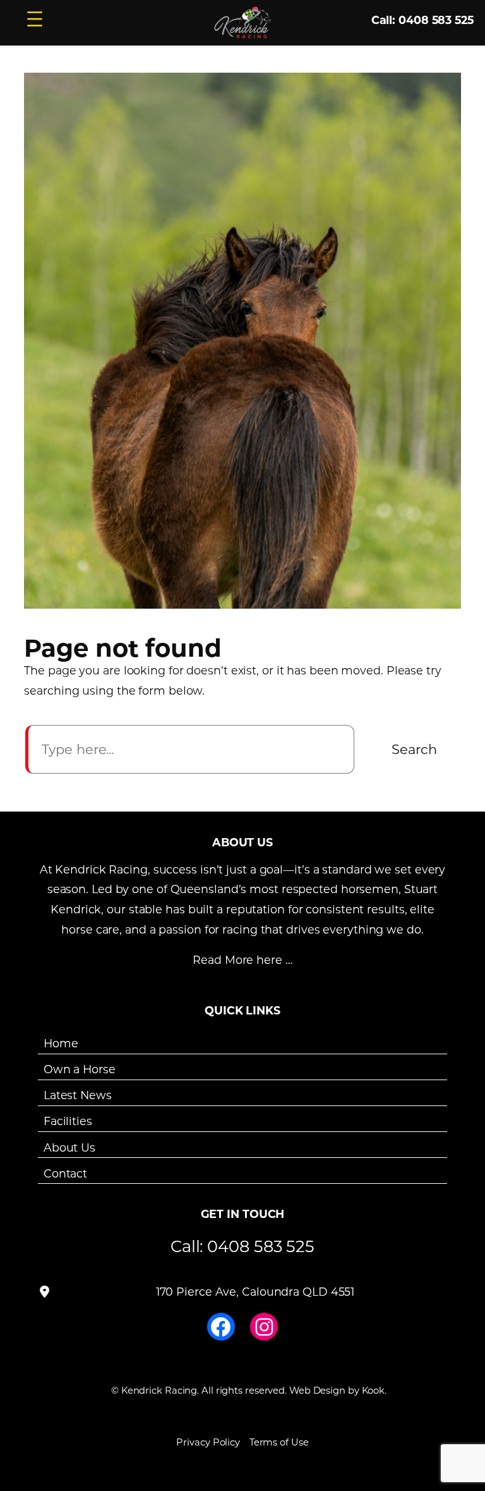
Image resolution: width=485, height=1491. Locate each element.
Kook (373, 1390)
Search (414, 749)
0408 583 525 (260, 1246)
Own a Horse (80, 1069)
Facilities (68, 1121)
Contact (65, 1173)
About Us (69, 1147)
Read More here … (242, 959)
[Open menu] (34, 19)
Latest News (78, 1095)
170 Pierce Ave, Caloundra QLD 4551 (255, 1291)
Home (61, 1043)
